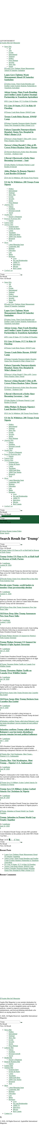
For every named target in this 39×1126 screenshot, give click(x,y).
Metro (11, 254)
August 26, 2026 (5, 565)
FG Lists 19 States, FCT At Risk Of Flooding (20, 864)
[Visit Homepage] (10, 43)
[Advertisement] (19, 20)
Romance (12, 256)
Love (15, 258)
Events (11, 52)
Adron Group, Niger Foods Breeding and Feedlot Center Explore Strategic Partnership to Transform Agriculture (21, 94)
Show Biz (12, 64)
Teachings (12, 232)
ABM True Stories (15, 236)
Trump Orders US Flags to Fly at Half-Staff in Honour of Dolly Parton (19, 557)
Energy (11, 221)
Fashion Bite (8, 223)
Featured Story (14, 227)
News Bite (7, 47)
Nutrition (12, 209)
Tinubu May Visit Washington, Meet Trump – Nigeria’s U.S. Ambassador (16, 761)
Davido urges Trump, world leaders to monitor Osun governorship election (17, 586)
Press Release (13, 60)
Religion (12, 248)
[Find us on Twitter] (1, 1117)
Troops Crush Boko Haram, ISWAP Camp (18, 866)
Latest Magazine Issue (16, 244)
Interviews (16, 264)
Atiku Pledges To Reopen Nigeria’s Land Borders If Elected (19, 172)
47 (15, 839)
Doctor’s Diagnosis (15, 217)
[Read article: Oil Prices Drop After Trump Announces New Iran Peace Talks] (19, 608)
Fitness (11, 207)
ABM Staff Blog (14, 234)
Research (12, 238)
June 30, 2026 (5, 769)
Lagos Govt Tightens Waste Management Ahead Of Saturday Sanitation (19, 77)
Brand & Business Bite (12, 219)
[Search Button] (21, 510)
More (6, 243)
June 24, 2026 (5, 826)
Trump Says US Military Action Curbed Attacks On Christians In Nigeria (18, 790)
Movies (15, 266)
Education (12, 250)
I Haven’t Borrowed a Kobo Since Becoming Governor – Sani (19, 159)
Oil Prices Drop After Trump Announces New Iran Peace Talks (18, 614)
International (13, 54)
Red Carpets (17, 268)
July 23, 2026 (4, 651)
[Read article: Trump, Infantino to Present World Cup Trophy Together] (19, 812)
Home (2, 533)
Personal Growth (14, 211)
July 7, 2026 (4, 741)
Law (10, 252)
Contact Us (8, 270)
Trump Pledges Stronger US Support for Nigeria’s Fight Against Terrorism (18, 643)
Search (7, 533)
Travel (11, 213)
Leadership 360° (14, 246)
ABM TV (16, 262)
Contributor (6, 563)
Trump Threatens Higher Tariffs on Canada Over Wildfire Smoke (16, 671)
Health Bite (8, 215)
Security (11, 62)
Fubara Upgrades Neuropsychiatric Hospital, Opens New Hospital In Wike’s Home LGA (20, 132)
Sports (11, 66)
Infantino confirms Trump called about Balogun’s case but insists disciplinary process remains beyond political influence (18, 731)
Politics (11, 58)
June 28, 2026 (5, 798)
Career (11, 231)
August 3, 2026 (5, 622)
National (12, 56)
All (10, 48)
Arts (10, 50)
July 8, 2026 (4, 708)
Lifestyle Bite (8, 205)
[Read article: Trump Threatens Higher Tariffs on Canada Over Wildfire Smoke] (19, 665)
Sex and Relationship (20, 260)
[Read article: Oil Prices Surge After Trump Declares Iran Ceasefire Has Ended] (19, 694)
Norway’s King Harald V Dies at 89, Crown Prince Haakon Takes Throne (20, 146)
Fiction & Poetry (14, 229)
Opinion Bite (8, 225)
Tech (10, 240)
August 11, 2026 (5, 594)
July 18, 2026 (4, 679)
